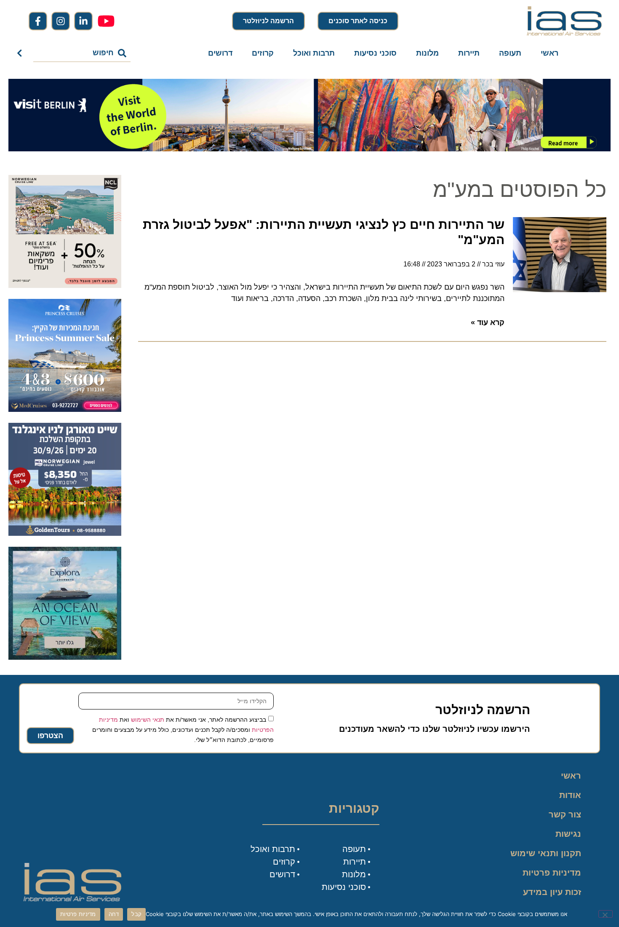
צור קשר (565, 814)
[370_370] (64, 409)
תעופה (510, 53)
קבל (136, 914)
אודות (570, 795)
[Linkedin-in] (83, 21)
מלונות (427, 53)
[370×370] (64, 533)
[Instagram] (60, 21)
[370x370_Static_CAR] (64, 657)
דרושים (220, 53)
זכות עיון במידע (552, 892)
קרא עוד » (487, 322)
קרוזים (263, 53)
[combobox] (82, 53)
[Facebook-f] (38, 21)
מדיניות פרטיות (552, 872)
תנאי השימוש (147, 719)
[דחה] (605, 914)
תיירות (469, 53)
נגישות (568, 833)
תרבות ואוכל (314, 53)
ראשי (549, 53)
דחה (114, 914)
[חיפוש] (21, 53)
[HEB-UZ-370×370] (64, 285)
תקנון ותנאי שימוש (545, 853)
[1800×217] (309, 149)
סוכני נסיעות (375, 53)
